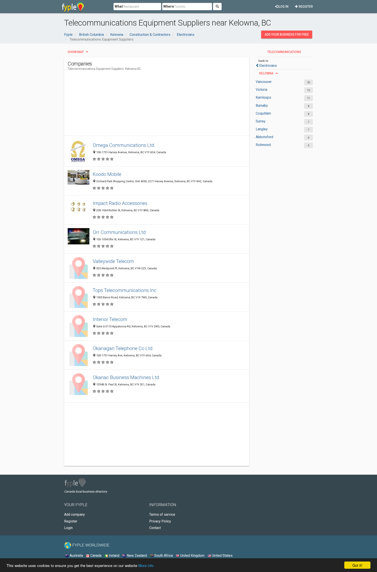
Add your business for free (287, 34)
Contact (155, 528)
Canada (95, 555)
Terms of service (162, 514)
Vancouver (264, 82)
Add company (74, 514)
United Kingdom (191, 555)
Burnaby (262, 105)
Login (68, 528)
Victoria (261, 90)
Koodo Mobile (107, 174)
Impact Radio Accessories (120, 203)
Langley (262, 129)
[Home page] (73, 6)
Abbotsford (264, 137)
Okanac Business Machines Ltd (126, 377)
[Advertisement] (147, 105)
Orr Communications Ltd (119, 232)
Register (305, 6)
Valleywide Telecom (113, 261)
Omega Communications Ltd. (124, 145)
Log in (283, 6)
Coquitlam (263, 113)
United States (222, 555)
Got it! (357, 565)
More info (146, 565)
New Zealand (136, 555)
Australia (76, 555)
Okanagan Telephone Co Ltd (123, 348)
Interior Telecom (110, 319)
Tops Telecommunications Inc (124, 290)
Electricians (268, 66)
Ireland (113, 555)
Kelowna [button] (266, 73)
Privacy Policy (160, 521)
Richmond (263, 145)
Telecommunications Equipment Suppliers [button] (283, 53)
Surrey (261, 121)
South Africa (163, 555)
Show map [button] (76, 52)
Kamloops (263, 97)
